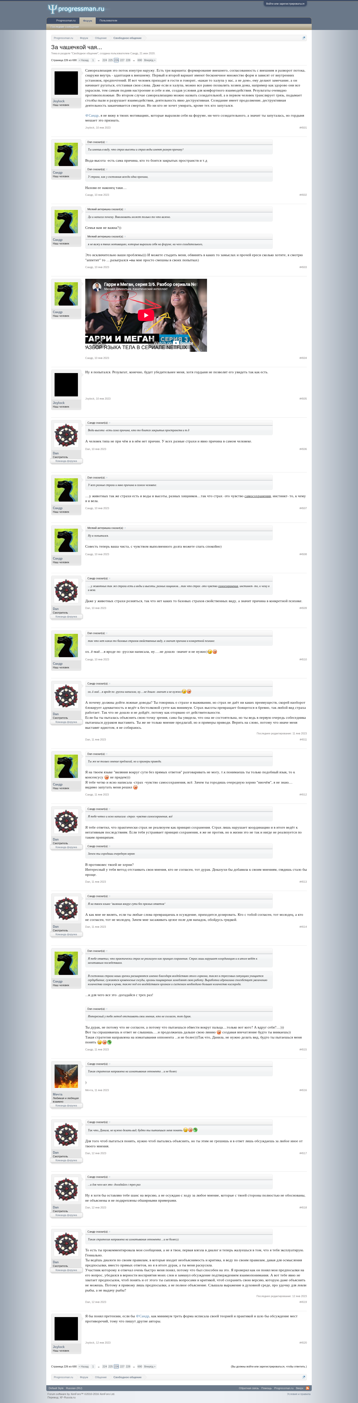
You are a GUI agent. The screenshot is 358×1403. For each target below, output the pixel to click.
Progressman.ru (65, 20)
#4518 (303, 1207)
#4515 (303, 1049)
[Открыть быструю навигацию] (303, 37)
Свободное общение (84, 53)
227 (122, 60)
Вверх (299, 1388)
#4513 (303, 881)
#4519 (303, 1301)
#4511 (303, 739)
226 (116, 60)
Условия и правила (299, 1394)
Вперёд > (149, 60)
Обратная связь (249, 1388)
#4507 (303, 508)
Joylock (59, 101)
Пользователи (108, 20)
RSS (307, 1388)
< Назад (83, 60)
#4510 (303, 659)
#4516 (303, 1090)
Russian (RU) (74, 1388)
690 (140, 60)
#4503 (303, 267)
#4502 (303, 194)
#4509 (303, 608)
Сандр (134, 53)
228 (128, 60)
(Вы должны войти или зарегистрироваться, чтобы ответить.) (269, 1366)
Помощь (266, 1388)
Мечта (57, 1094)
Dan (56, 453)
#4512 (303, 794)
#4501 (303, 127)
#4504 (303, 357)
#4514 (303, 926)
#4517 (303, 1153)
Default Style (56, 1388)
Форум (87, 20)
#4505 (303, 398)
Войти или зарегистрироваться (285, 3)
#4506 (303, 449)
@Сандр (92, 115)
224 (105, 60)
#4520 (303, 1342)
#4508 (303, 554)
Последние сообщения (65, 26)
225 (110, 60)
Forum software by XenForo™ (81, 1394)
